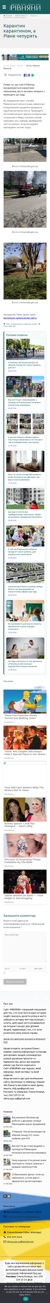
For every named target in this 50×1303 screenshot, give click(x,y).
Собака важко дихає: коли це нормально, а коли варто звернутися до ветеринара (28, 1177)
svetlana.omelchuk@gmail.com (23, 1216)
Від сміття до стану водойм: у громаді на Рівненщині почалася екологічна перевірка (29, 1149)
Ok (25, 1299)
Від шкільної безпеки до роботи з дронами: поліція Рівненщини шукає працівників (28, 1120)
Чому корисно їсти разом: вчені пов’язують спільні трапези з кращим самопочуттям (29, 1163)
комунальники (16, 324)
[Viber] (29, 75)
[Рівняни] (25, 6)
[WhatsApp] (32, 75)
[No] (46, 1293)
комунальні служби (30, 324)
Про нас (37, 1273)
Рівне (8, 324)
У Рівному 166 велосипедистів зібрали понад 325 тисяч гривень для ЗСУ (28, 1135)
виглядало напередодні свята (20, 318)
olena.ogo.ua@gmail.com (20, 1241)
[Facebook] (25, 75)
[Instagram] (9, 1196)
